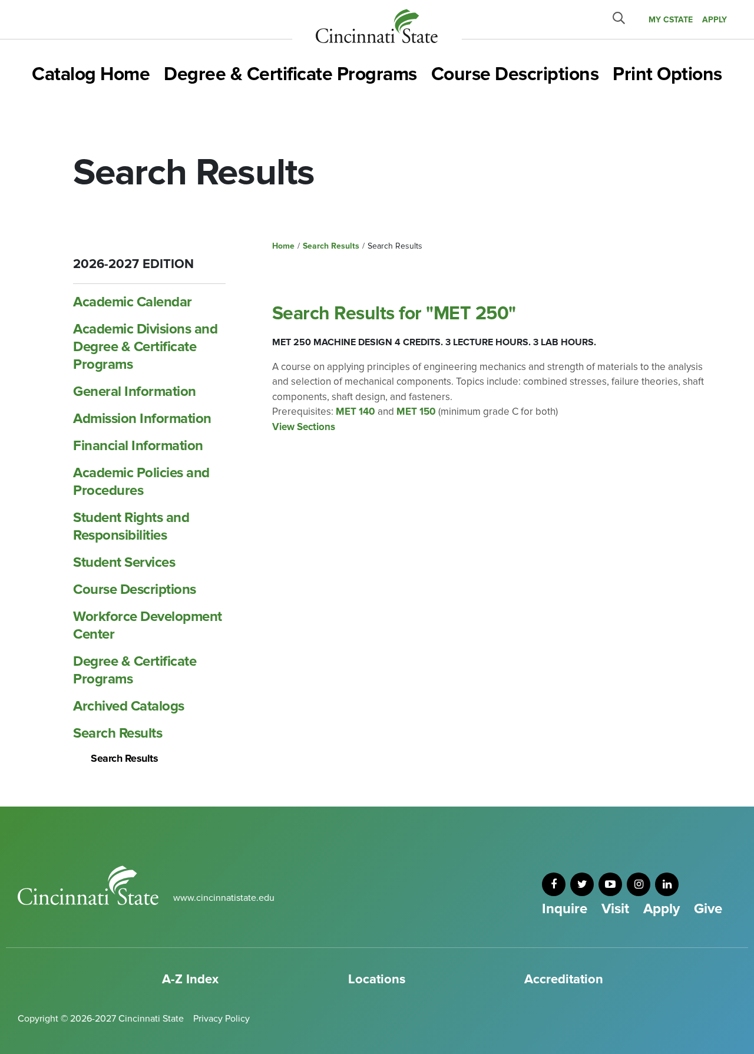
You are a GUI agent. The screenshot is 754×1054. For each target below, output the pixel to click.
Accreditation (563, 979)
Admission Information (142, 418)
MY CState (671, 20)
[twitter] (582, 884)
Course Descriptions (515, 74)
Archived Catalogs (128, 706)
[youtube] (610, 884)
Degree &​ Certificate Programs (134, 670)
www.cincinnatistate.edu (224, 898)
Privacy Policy (221, 1019)
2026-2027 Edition (133, 264)
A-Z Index (190, 979)
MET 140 (355, 411)
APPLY (714, 20)
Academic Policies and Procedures (141, 481)
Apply (661, 908)
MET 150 (416, 411)
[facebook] (554, 884)
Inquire (564, 908)
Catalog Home (91, 74)
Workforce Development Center (147, 625)
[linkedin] (667, 884)
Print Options (667, 74)
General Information (134, 391)
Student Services (124, 562)
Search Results (117, 733)
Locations (377, 979)
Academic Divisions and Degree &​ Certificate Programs (145, 347)
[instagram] (638, 884)
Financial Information (138, 445)
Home (283, 246)
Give (708, 908)
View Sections (303, 427)
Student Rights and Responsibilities (131, 526)
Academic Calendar (132, 301)
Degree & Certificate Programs (290, 74)
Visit (615, 908)
